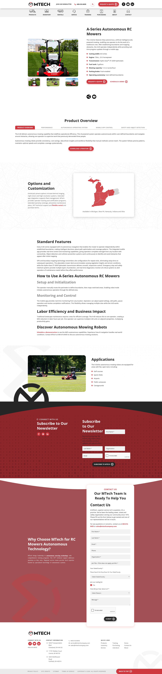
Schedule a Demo (117, 82)
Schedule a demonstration (47, 332)
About (126, 648)
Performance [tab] (46, 128)
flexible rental (57, 205)
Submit (109, 619)
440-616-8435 (81, 4)
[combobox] (110, 576)
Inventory (104, 645)
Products (104, 643)
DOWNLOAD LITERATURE (79, 149)
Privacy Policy (33, 671)
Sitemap (56, 671)
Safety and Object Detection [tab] (133, 128)
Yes (94, 585)
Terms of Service (68, 671)
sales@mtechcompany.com (106, 526)
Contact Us (127, 645)
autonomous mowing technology (57, 555)
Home (126, 643)
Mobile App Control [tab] (104, 128)
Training (115, 643)
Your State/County (96, 568)
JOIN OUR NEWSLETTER (63, 4)
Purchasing (116, 645)
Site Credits (45, 671)
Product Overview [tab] (25, 128)
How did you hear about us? (99, 589)
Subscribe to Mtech (102, 464)
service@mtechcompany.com (80, 643)
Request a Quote (107, 4)
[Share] (89, 96)
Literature (116, 648)
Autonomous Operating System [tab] (74, 128)
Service (103, 648)
